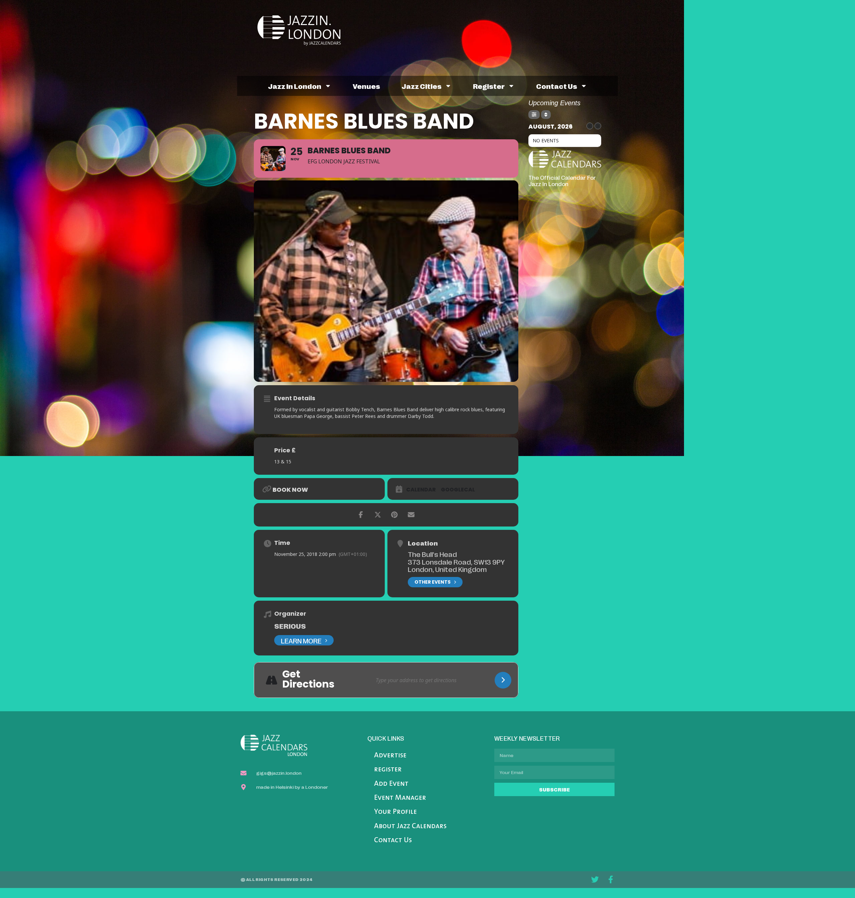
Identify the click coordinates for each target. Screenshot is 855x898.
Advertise (390, 755)
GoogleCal (458, 489)
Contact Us (393, 840)
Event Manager (400, 798)
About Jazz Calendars (410, 826)
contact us (556, 86)
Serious (290, 626)
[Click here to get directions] (503, 680)
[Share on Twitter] (377, 514)
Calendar (421, 489)
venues (366, 86)
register (489, 86)
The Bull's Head (432, 554)
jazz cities (421, 86)
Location (423, 543)
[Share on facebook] (361, 514)
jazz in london (294, 86)
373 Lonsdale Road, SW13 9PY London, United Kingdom (456, 565)
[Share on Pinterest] (394, 514)
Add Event (391, 784)
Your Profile (395, 812)
